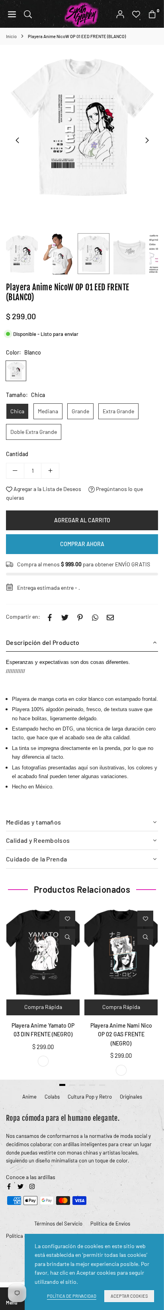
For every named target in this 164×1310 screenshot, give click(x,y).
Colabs (52, 1096)
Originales (131, 1096)
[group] (82, 126)
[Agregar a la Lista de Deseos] (67, 918)
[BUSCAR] (28, 14)
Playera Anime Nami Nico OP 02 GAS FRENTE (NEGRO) (121, 1034)
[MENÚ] (12, 14)
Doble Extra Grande (33, 431)
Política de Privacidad (71, 1295)
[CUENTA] (120, 14)
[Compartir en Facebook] (49, 616)
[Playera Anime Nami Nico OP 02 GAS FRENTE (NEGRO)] (121, 952)
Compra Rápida (43, 1006)
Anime (29, 1096)
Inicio (11, 36)
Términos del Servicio (58, 1223)
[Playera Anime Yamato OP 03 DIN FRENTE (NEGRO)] (43, 952)
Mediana (48, 411)
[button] (147, 140)
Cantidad (17, 454)
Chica (17, 411)
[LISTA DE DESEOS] (136, 14)
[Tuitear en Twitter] (64, 616)
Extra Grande (118, 411)
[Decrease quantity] (15, 470)
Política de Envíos (110, 1223)
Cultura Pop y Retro (90, 1096)
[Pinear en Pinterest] (80, 616)
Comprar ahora (82, 544)
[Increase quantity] (50, 470)
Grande (80, 411)
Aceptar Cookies (129, 1295)
